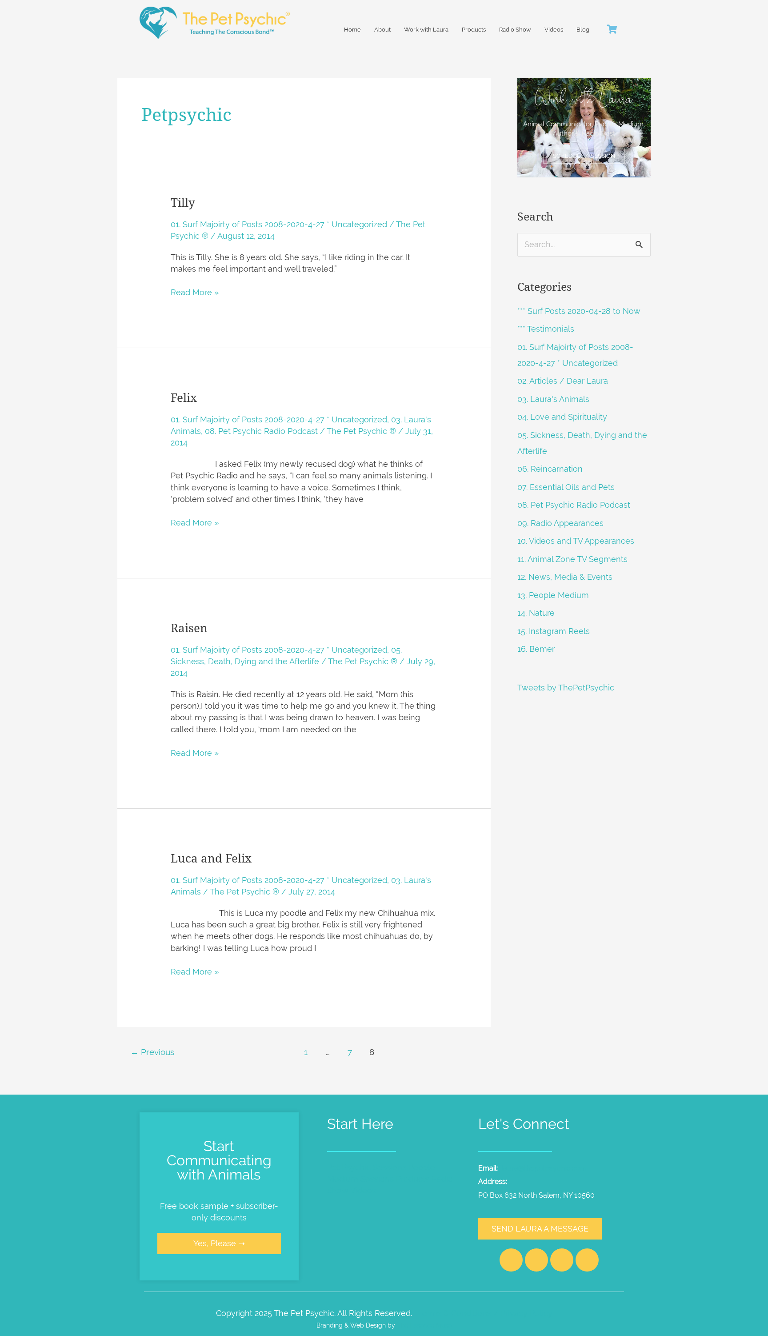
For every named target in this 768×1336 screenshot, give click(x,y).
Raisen (189, 628)
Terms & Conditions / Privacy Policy (485, 1313)
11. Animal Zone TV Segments (572, 559)
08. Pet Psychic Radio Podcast (261, 431)
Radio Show (515, 29)
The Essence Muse (424, 1325)
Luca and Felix (211, 858)
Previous (152, 1052)
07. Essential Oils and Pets (566, 487)
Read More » (195, 292)
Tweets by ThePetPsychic (565, 687)
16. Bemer (536, 649)
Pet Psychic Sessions (366, 1167)
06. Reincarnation (550, 468)
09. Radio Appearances (560, 523)
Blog (582, 29)
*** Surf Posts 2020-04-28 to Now (578, 311)
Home (352, 29)
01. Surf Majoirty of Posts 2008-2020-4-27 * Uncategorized (279, 224)
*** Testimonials (545, 328)
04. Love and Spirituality (562, 416)
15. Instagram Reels (553, 631)
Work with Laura (426, 29)
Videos (553, 29)
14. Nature (536, 613)
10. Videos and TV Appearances (575, 541)
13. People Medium (553, 595)
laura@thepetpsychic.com (544, 1168)
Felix (184, 398)
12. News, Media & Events (564, 577)
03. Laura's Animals (553, 399)
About (382, 29)
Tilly (183, 202)
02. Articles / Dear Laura (562, 380)
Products (474, 29)
